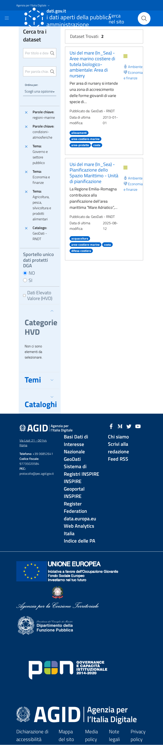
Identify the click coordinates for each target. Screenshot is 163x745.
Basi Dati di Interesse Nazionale (76, 444)
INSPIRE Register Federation (75, 504)
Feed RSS (118, 459)
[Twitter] (129, 426)
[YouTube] (138, 426)
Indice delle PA (79, 541)
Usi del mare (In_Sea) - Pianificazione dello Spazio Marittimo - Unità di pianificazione (94, 173)
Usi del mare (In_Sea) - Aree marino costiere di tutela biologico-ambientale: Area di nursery (92, 64)
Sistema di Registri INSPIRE (81, 470)
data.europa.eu (80, 518)
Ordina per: (31, 85)
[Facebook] (111, 426)
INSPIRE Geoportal (74, 485)
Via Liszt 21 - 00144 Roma (33, 443)
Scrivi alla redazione (118, 447)
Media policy (91, 735)
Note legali (114, 735)
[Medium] (120, 426)
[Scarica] (125, 56)
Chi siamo (118, 436)
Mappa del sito (66, 735)
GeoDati (72, 459)
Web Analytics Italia (79, 529)
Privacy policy (138, 735)
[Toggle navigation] (6, 18)
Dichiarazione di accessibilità (32, 735)
